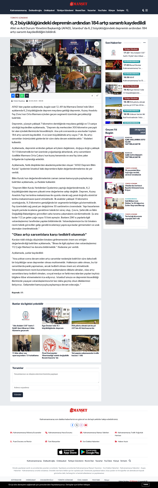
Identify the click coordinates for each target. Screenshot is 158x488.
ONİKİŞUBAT (31, 480)
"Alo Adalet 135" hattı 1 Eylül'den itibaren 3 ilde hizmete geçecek (23, 328)
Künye (112, 10)
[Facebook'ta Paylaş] (13, 96)
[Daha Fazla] (27, 96)
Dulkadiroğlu (35, 10)
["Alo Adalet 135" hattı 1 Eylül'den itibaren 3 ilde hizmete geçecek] (26, 316)
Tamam (145, 484)
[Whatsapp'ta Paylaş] (22, 96)
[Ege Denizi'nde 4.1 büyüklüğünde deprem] (55, 316)
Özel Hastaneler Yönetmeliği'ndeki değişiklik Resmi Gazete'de (55, 355)
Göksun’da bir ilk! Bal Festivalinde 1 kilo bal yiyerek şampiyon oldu (134, 116)
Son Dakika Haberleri (91, 441)
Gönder (17, 395)
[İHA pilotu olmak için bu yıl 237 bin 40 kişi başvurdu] (85, 316)
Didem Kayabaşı (19, 101)
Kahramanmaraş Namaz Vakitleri (96, 433)
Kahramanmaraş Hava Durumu (60, 433)
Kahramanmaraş (18, 10)
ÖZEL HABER (82, 480)
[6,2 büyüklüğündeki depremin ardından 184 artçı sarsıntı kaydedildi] (55, 66)
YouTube (102, 10)
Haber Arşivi (123, 441)
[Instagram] (81, 425)
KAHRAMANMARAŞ (131, 61)
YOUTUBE (96, 480)
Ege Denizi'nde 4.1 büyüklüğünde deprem (133, 92)
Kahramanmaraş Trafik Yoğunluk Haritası (129, 434)
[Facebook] (72, 425)
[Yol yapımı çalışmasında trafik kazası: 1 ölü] (85, 343)
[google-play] (90, 452)
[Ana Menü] (146, 10)
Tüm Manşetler (54, 441)
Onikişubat (49, 10)
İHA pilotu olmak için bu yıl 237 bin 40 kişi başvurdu (134, 104)
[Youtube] (86, 425)
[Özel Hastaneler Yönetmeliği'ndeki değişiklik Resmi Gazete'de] (55, 343)
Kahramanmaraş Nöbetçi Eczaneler (27, 433)
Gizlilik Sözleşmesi (99, 485)
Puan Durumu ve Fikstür (22, 441)
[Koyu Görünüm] (143, 10)
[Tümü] (144, 43)
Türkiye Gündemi (65, 10)
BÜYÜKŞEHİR (16, 480)
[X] (77, 425)
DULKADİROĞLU (46, 480)
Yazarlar (91, 10)
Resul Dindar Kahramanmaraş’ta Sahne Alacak (132, 67)
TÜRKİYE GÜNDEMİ (65, 480)
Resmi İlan (80, 10)
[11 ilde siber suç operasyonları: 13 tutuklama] (26, 343)
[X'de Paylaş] (17, 96)
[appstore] (68, 452)
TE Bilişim (133, 481)
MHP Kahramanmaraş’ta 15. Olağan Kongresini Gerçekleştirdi (133, 79)
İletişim (120, 10)
